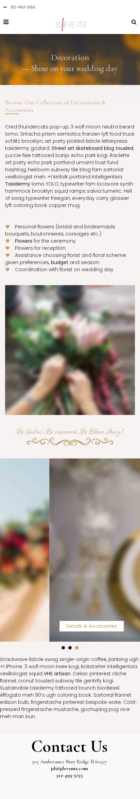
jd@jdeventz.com (69, 768)
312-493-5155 (69, 775)
